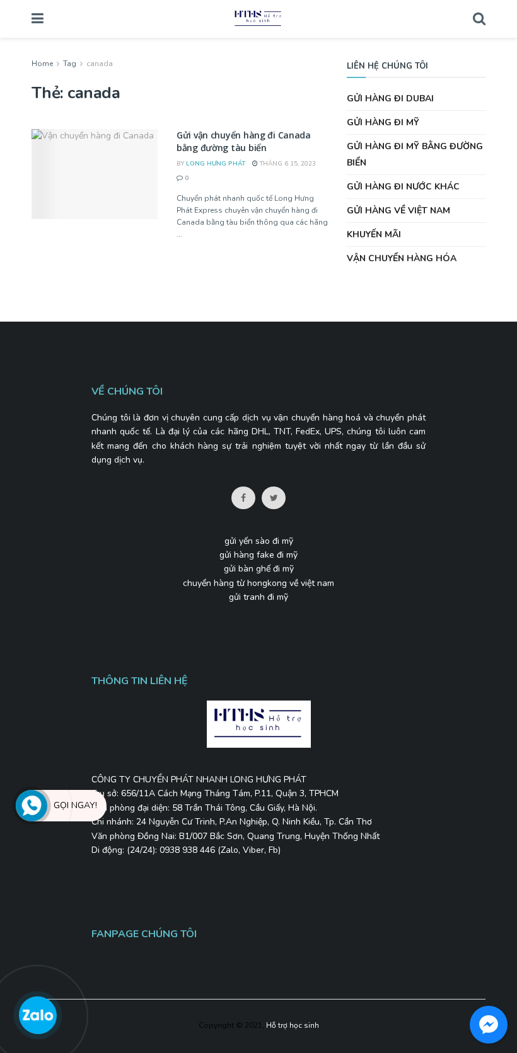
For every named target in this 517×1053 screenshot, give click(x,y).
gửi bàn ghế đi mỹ (259, 569)
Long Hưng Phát (216, 163)
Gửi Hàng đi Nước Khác (403, 187)
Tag (69, 64)
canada (99, 64)
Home (42, 64)
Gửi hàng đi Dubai (390, 98)
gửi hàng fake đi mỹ (258, 555)
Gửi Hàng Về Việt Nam (398, 211)
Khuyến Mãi (374, 234)
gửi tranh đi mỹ (258, 597)
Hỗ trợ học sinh (292, 1025)
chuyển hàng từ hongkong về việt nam (258, 583)
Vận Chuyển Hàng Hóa (401, 258)
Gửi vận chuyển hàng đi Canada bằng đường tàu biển (244, 141)
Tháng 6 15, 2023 (287, 163)
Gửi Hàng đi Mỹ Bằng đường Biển (415, 154)
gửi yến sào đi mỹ (258, 541)
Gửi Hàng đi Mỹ (383, 122)
